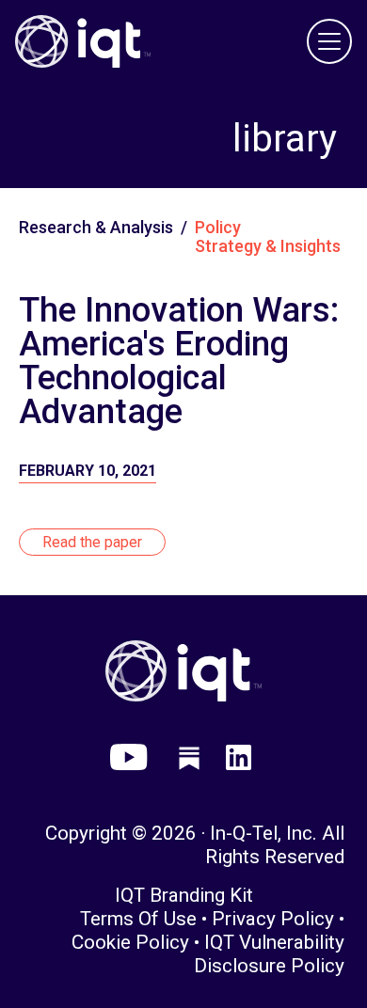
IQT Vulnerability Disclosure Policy (269, 954)
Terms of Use (138, 918)
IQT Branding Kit (184, 895)
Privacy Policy (273, 918)
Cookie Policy (130, 942)
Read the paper (92, 542)
